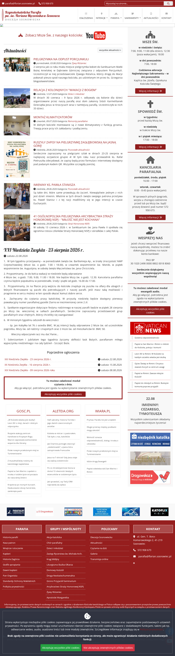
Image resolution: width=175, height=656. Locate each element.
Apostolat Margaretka (58, 597)
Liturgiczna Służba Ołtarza (60, 564)
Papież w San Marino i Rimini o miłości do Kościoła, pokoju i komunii (152, 346)
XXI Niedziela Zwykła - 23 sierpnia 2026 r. (44, 250)
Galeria (93, 553)
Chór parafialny (54, 542)
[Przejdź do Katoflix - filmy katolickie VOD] (159, 511)
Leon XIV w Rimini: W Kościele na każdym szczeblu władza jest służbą (150, 355)
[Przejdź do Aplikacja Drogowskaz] (44, 511)
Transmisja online (99, 559)
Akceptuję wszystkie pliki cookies (150, 310)
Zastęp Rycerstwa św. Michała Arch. (64, 553)
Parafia (115, 18)
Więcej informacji (149, 91)
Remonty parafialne (78, 121)
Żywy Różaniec (79, 63)
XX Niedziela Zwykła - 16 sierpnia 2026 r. (28, 364)
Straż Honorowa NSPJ (78, 223)
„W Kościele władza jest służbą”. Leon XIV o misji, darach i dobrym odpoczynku (23, 423)
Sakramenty (132, 18)
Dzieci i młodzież (76, 94)
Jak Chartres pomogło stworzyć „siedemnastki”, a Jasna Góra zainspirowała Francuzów (61, 447)
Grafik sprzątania (11, 564)
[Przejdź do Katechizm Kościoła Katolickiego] (102, 511)
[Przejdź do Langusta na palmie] (130, 511)
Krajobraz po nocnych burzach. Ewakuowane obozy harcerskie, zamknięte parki (22, 487)
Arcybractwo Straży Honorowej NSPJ (65, 586)
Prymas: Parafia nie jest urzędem (101, 420)
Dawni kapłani (10, 570)
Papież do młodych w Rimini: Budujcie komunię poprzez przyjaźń (152, 385)
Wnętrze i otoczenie (13, 548)
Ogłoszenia (86, 18)
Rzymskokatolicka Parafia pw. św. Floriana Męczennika (31, 15)
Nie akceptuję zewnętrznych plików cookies (108, 647)
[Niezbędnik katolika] (150, 439)
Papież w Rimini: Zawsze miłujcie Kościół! (149, 375)
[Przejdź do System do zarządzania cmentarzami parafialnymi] (15, 511)
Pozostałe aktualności (79, 149)
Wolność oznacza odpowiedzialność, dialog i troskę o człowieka (102, 440)
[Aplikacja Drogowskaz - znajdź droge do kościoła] (150, 476)
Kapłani (6, 553)
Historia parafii (10, 537)
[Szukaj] (168, 3)
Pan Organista (10, 575)
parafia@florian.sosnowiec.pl (20, 3)
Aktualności (151, 18)
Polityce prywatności (151, 629)
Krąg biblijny (53, 559)
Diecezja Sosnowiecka (101, 537)
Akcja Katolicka (54, 537)
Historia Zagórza (11, 559)
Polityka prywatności (13, 586)
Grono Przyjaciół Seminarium (61, 581)
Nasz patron (9, 542)
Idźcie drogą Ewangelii (96, 461)
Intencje (101, 18)
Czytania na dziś (98, 548)
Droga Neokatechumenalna (61, 575)
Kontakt (166, 18)
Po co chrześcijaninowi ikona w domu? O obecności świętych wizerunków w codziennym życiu (62, 471)
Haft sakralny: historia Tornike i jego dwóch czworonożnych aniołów (61, 423)
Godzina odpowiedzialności (147, 337)
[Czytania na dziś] (150, 458)
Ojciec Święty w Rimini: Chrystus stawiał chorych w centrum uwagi (149, 365)
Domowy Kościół (55, 570)
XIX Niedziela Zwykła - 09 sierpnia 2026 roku (30, 370)
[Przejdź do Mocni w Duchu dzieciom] (73, 511)
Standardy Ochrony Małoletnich (19, 581)
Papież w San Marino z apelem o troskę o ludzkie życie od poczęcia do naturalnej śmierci (23, 474)
